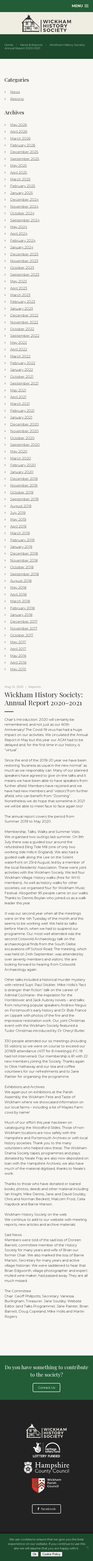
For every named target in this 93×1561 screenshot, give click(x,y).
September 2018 (24, 574)
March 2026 (20, 138)
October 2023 (22, 267)
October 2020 (22, 438)
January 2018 (21, 615)
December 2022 (24, 315)
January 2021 (21, 417)
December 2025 (24, 152)
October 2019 (21, 492)
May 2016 (18, 656)
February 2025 (22, 186)
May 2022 (18, 342)
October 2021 (21, 376)
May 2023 (18, 281)
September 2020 (25, 445)
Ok (35, 1554)
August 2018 (21, 581)
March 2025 (20, 179)
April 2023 (18, 288)
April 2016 (18, 662)
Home (9, 45)
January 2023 (21, 308)
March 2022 (20, 356)
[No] (87, 1547)
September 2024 (25, 220)
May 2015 (18, 669)
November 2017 (23, 628)
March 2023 (20, 295)
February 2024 (22, 240)
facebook (48, 1509)
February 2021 (22, 410)
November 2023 (24, 261)
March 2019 (20, 533)
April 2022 (18, 349)
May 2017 (18, 642)
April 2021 (18, 397)
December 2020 (24, 424)
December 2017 (23, 621)
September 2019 (24, 499)
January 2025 (21, 193)
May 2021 (18, 390)
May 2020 (18, 451)
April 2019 (18, 526)
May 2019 (18, 519)
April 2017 (18, 649)
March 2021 (20, 404)
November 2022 (24, 322)
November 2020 (24, 431)
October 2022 (22, 329)
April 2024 (18, 233)
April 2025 (18, 172)
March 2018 (20, 601)
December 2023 (24, 254)
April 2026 (18, 131)
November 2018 (24, 560)
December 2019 (24, 479)
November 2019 (23, 485)
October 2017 (21, 635)
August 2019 (20, 506)
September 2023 (24, 274)
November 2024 (24, 206)
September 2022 (24, 336)
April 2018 (18, 594)
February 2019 (22, 540)
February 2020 (23, 465)
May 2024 (18, 227)
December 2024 (24, 199)
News (15, 92)
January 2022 (21, 370)
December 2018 (24, 553)
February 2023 (22, 301)
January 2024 (21, 247)
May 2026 (18, 125)
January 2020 (21, 472)
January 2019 (21, 547)
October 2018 (22, 567)
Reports (17, 99)
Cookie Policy (51, 1554)
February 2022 (22, 363)
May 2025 (18, 165)
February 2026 (22, 145)
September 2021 (24, 383)
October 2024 (22, 213)
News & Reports (31, 45)
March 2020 (20, 458)
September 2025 (24, 159)
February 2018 (22, 608)
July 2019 (18, 513)
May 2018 (18, 587)
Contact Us (46, 1387)
